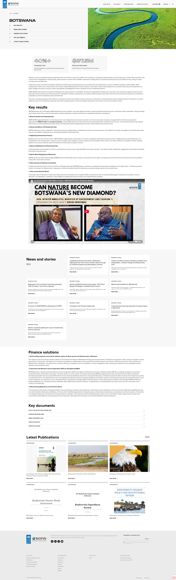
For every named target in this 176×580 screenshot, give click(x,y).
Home (10, 13)
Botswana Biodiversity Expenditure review (83, 515)
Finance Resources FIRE (126, 560)
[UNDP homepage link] (13, 4)
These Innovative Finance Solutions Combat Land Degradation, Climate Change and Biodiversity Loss (129, 262)
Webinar (60, 570)
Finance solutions (142, 4)
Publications (61, 566)
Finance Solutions (34, 426)
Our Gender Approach (31, 564)
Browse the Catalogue (125, 558)
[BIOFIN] (39, 539)
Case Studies (61, 558)
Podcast (60, 564)
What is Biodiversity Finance (33, 558)
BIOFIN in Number (30, 566)
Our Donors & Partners (31, 562)
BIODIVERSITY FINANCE (75, 257)
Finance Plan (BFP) (34, 422)
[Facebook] (58, 541)
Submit (146, 538)
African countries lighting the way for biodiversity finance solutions (45, 328)
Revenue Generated (79, 65)
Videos (59, 568)
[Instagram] (52, 541)
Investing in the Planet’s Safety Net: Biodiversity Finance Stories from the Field (43, 475)
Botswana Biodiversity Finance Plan (122, 474)
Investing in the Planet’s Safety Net (82, 306)
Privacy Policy (139, 577)
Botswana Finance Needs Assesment (39, 515)
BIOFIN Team (29, 560)
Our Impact (117, 4)
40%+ (42, 60)
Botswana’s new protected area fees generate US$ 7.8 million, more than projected (45, 285)
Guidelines (60, 560)
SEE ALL (28, 264)
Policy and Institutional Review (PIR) (40, 410)
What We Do (106, 4)
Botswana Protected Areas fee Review (82, 474)
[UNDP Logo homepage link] (5, 4)
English (166, 4)
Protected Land (39, 65)
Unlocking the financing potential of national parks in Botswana (129, 307)
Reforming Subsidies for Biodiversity (124, 284)
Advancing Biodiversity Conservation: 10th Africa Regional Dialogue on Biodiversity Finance (87, 285)
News (90, 558)
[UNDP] (28, 539)
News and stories (41, 259)
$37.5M (83, 60)
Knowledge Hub (128, 4)
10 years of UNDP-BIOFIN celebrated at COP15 (45, 306)
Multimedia (60, 562)
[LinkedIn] (55, 541)
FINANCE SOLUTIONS (32, 281)
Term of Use (147, 577)
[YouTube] (62, 541)
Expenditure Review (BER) (36, 414)
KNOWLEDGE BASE (30, 443)
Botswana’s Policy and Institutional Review (125, 515)
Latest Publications (42, 437)
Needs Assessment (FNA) (36, 418)
